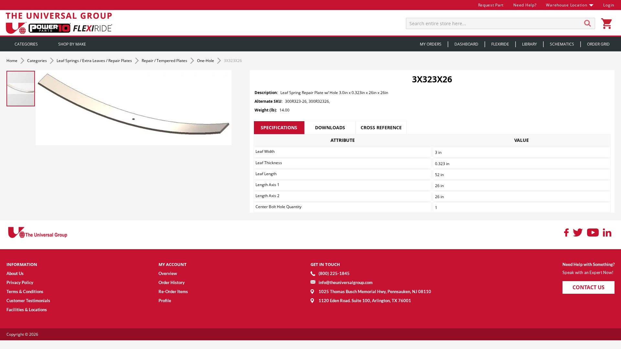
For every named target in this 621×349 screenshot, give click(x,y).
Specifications (279, 127)
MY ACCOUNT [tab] (172, 264)
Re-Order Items (173, 291)
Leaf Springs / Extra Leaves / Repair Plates (95, 60)
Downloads (330, 127)
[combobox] (500, 23)
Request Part (491, 5)
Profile (164, 300)
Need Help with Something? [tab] (588, 264)
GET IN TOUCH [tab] (325, 264)
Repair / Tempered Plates (165, 60)
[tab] (279, 127)
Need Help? (524, 5)
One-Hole (206, 60)
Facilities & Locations (26, 309)
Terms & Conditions (24, 291)
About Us (15, 273)
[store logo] (59, 23)
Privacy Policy (19, 282)
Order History (171, 282)
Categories (37, 60)
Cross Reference (381, 127)
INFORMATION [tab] (21, 264)
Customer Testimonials (28, 300)
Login (608, 5)
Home (12, 60)
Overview (167, 273)
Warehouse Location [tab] (566, 5)
